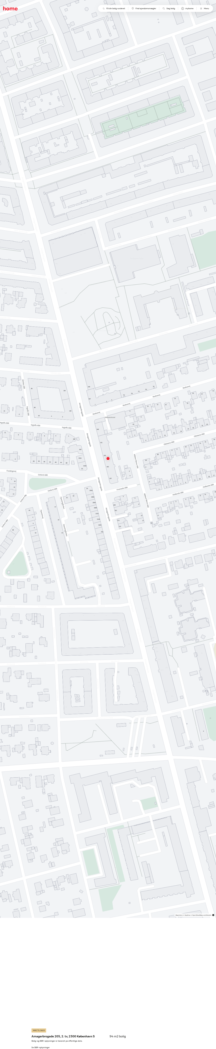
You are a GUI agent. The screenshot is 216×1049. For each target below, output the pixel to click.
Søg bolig (170, 9)
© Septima (186, 915)
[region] (108, 459)
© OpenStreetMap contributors (201, 915)
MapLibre (179, 915)
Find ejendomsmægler (146, 9)
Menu (206, 9)
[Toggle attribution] (213, 915)
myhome (189, 9)
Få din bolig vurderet (115, 9)
